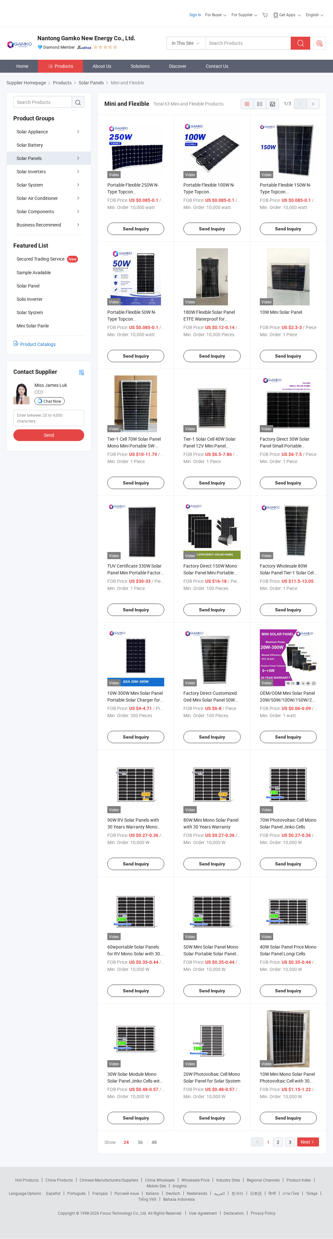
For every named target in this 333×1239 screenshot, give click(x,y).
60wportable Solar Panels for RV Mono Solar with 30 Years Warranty (133, 953)
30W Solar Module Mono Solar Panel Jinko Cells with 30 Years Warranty (134, 1081)
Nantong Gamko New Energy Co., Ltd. (86, 38)
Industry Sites (228, 1180)
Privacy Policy (263, 1213)
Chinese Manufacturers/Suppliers (109, 1180)
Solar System (30, 185)
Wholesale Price (195, 1180)
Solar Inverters (31, 171)
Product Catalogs (38, 344)
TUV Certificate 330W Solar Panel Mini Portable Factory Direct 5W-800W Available (135, 573)
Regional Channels (263, 1180)
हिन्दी (272, 1193)
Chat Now (52, 401)
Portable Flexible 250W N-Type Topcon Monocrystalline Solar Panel (135, 192)
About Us (102, 66)
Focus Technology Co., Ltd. (124, 1213)
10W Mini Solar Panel (281, 312)
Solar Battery (30, 145)
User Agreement (203, 1213)
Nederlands (197, 1193)
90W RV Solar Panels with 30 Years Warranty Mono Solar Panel (133, 827)
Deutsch (173, 1193)
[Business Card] (81, 372)
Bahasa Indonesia (179, 1199)
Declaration (234, 1213)
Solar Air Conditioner (37, 198)
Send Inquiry (136, 228)
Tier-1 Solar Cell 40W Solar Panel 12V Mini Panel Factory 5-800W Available (209, 446)
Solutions (140, 66)
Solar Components (35, 211)
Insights (180, 1185)
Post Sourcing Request (319, 43)
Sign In (195, 14)
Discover (177, 66)
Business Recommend (39, 225)
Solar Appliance (32, 132)
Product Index (298, 1180)
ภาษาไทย (291, 1193)
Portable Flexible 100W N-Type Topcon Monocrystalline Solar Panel (211, 192)
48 (154, 1142)
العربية (219, 1193)
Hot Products (27, 1180)
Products (64, 66)
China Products (59, 1180)
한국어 (237, 1193)
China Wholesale (160, 1180)
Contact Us (217, 66)
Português (76, 1193)
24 (126, 1142)
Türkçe (311, 1193)
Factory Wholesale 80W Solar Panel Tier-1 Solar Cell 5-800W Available (287, 573)
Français (100, 1193)
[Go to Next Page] (313, 104)
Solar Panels (29, 158)
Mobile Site (156, 1185)
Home (22, 66)
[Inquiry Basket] (265, 14)
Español (53, 1193)
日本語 (256, 1193)
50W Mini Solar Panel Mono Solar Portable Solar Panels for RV (210, 953)
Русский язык (126, 1193)
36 (140, 1142)
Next (305, 1142)
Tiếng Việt (147, 1199)
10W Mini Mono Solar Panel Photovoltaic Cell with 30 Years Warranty (287, 1081)
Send (49, 435)
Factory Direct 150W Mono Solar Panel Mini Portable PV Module (210, 573)
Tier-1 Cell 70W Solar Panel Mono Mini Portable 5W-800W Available (134, 446)
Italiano (152, 1193)
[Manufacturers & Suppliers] (48, 12)
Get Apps (287, 14)
